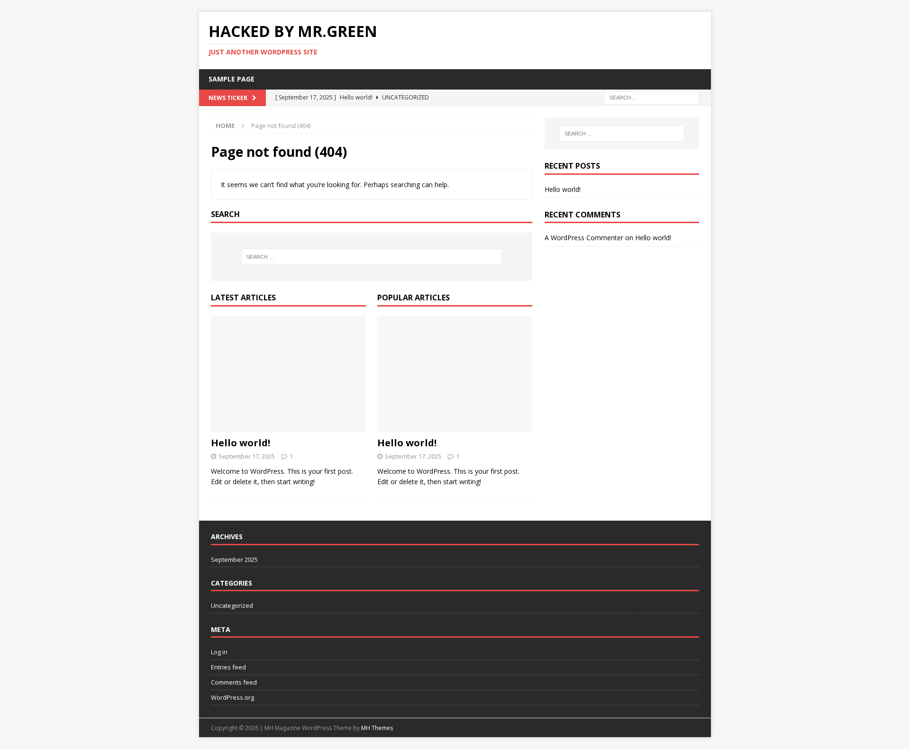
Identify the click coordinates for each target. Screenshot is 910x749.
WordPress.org (232, 697)
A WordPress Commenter (584, 237)
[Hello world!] (288, 374)
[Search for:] (651, 96)
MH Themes (377, 728)
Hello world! (240, 442)
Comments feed (234, 682)
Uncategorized (232, 605)
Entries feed (228, 667)
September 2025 (234, 559)
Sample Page (232, 78)
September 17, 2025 (246, 456)
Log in (219, 652)
